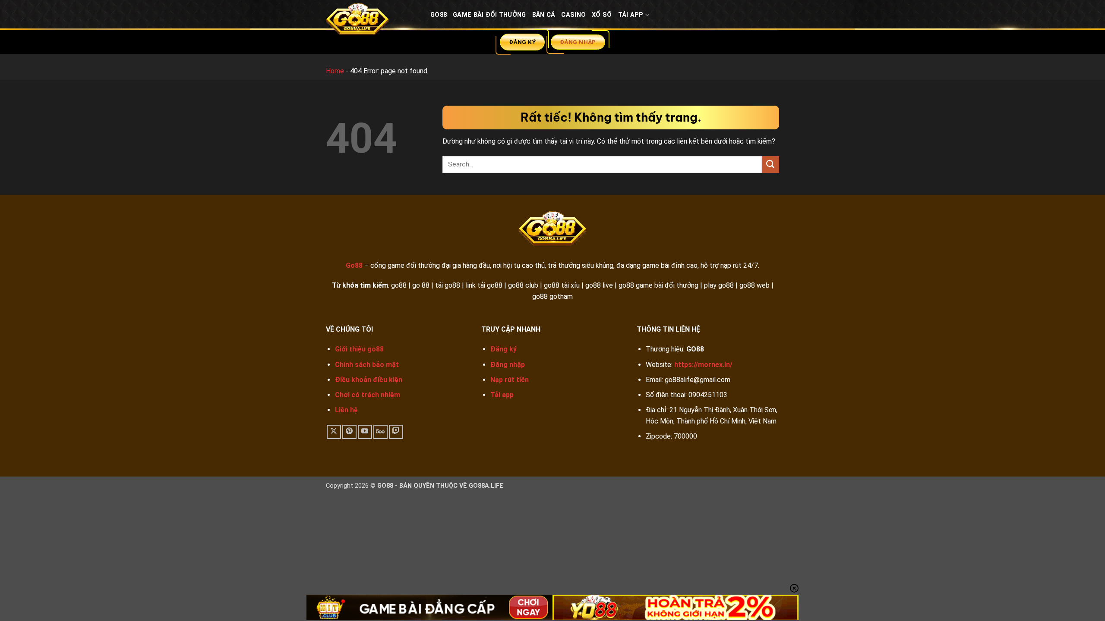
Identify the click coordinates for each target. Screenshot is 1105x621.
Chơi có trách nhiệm (367, 395)
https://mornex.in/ (703, 365)
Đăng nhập (507, 365)
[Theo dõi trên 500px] (380, 432)
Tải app (502, 395)
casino (573, 15)
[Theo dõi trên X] (334, 432)
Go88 (438, 15)
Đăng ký (503, 349)
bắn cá (544, 15)
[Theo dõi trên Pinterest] (349, 432)
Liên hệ (346, 410)
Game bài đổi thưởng (489, 15)
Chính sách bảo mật (367, 365)
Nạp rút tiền (509, 380)
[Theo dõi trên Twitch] (396, 432)
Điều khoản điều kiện (368, 380)
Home (335, 71)
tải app (631, 15)
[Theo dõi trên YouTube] (365, 432)
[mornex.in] (371, 21)
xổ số (602, 15)
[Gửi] (770, 164)
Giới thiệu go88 (359, 349)
